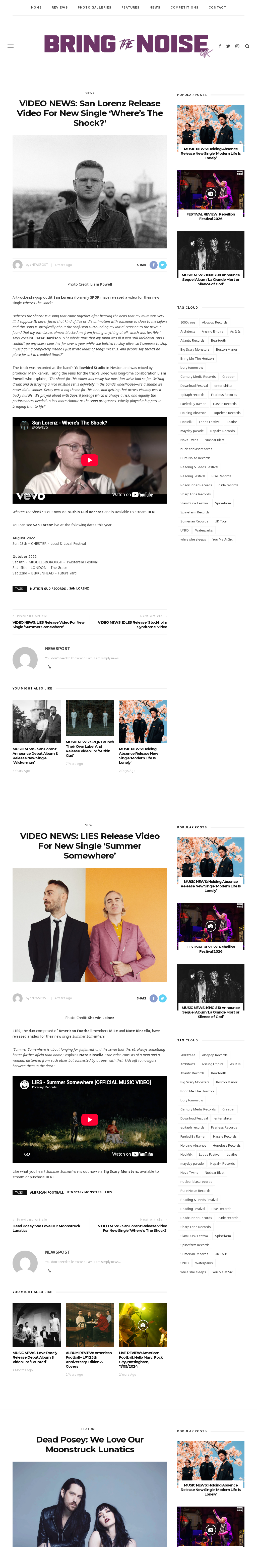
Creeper (228, 376)
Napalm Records (222, 431)
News (155, 7)
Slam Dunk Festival (194, 503)
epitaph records (192, 394)
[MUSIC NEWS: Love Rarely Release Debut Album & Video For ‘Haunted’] (37, 1324)
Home (36, 7)
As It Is (235, 331)
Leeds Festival (209, 421)
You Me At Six (223, 539)
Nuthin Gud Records (48, 588)
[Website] (49, 667)
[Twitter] (228, 46)
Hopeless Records (227, 412)
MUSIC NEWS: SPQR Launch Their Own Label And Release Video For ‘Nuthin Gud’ (90, 749)
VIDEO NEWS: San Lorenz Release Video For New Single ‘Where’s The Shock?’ (132, 1228)
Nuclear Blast (214, 440)
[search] (247, 46)
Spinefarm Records (195, 512)
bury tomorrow (191, 367)
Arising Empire (213, 331)
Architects (187, 331)
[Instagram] (237, 46)
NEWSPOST (40, 265)
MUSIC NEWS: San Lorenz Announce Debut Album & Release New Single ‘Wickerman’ (35, 756)
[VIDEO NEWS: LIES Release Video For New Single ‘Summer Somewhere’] (90, 924)
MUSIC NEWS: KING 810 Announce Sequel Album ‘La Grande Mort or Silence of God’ (211, 279)
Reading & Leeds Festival (199, 467)
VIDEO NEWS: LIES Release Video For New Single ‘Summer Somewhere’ (48, 624)
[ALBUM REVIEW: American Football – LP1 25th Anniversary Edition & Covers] (90, 1324)
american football (47, 1192)
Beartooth (218, 340)
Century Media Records (198, 376)
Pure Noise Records (195, 458)
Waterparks (204, 530)
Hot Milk (186, 421)
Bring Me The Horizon (197, 358)
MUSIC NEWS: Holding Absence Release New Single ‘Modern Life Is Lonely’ (138, 756)
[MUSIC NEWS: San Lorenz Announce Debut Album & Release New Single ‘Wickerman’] (37, 721)
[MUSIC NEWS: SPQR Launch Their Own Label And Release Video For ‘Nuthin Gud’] (90, 717)
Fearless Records (224, 394)
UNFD (184, 530)
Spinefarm (223, 503)
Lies (108, 1192)
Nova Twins (189, 440)
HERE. (152, 511)
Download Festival (194, 385)
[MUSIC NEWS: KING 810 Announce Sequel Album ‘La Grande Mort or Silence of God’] (210, 254)
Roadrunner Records (196, 485)
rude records (228, 485)
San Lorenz (79, 588)
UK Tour (221, 521)
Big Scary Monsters (195, 349)
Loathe (232, 421)
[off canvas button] (11, 46)
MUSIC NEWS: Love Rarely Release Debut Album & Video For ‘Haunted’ (35, 1357)
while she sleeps (193, 539)
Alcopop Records (215, 322)
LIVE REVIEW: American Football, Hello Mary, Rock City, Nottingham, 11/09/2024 (141, 1360)
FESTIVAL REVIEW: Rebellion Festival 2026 (210, 216)
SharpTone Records (195, 494)
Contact (217, 7)
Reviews (60, 7)
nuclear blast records (196, 449)
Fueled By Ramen (193, 403)
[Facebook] (220, 46)
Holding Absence (193, 412)
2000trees (188, 322)
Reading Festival (192, 476)
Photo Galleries (94, 7)
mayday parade (192, 431)
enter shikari (223, 385)
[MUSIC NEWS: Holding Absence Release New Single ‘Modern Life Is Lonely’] (143, 721)
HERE (50, 1177)
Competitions (184, 7)
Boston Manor (226, 349)
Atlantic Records (192, 340)
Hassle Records (225, 403)
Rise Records (221, 476)
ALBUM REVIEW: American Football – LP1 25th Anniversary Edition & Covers (89, 1360)
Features (130, 7)
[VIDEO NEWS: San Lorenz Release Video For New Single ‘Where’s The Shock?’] (90, 191)
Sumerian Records (194, 521)
